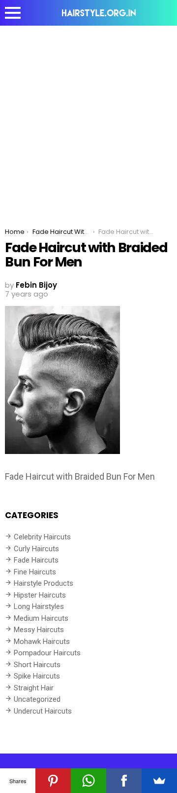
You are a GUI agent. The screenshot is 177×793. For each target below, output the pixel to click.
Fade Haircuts (36, 560)
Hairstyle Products (43, 583)
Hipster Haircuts (40, 595)
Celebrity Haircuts (42, 536)
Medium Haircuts (41, 618)
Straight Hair (34, 687)
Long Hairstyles (39, 606)
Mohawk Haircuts (42, 641)
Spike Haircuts (37, 676)
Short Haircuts (37, 664)
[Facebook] (124, 780)
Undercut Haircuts (43, 711)
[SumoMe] (159, 780)
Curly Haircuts (36, 548)
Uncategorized (37, 699)
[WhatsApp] (88, 780)
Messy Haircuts (39, 629)
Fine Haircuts (35, 571)
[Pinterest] (53, 780)
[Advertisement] (88, 119)
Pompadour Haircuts (47, 652)
